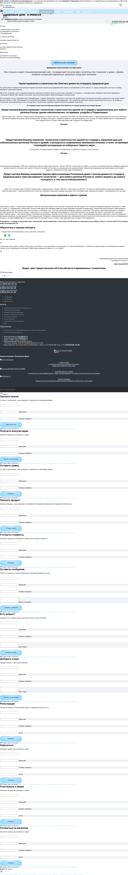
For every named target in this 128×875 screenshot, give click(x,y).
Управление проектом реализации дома (18, 308)
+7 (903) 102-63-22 (8, 284)
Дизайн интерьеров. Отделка (14, 314)
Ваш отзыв (22, 692)
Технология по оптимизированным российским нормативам (24, 330)
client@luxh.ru (23, 336)
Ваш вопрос (23, 647)
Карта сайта (8, 301)
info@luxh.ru (23, 338)
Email (21, 733)
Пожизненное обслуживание (14, 321)
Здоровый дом (46, 11)
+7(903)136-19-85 (72, 345)
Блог (78, 11)
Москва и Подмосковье (8, 874)
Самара (80, 874)
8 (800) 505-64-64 (120, 22)
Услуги (58, 11)
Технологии (69, 11)
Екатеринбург (54, 874)
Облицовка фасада (10, 317)
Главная (11, 11)
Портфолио (34, 11)
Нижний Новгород (65, 874)
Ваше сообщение (25, 602)
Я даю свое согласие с (39, 429)
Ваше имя (22, 412)
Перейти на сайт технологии (64, 62)
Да (4, 19)
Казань (75, 874)
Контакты (87, 11)
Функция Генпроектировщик (13, 312)
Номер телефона (25, 419)
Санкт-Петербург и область (28, 874)
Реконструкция (9, 319)
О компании (21, 11)
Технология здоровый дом (13, 332)
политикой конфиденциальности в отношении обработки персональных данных (48, 429)
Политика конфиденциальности (8, 389)
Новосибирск (43, 874)
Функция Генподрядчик (12, 310)
